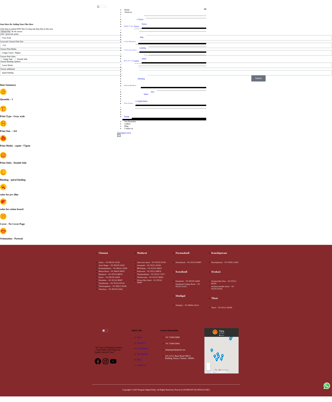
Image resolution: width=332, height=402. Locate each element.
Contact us (128, 128)
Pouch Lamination (131, 61)
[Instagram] (105, 361)
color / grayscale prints (9, 34)
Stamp (126, 116)
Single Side (8, 59)
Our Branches (130, 121)
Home (126, 10)
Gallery (127, 124)
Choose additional (7, 69)
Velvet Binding (130, 86)
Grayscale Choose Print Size (11, 41)
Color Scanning (130, 50)
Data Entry (128, 103)
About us (128, 12)
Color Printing (130, 42)
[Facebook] (98, 361)
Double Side (22, 59)
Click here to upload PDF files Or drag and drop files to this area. (26, 26)
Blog (126, 126)
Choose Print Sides (8, 56)
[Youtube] (113, 361)
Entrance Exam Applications (135, 101)
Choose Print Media (8, 49)
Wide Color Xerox (131, 26)
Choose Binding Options (10, 61)
